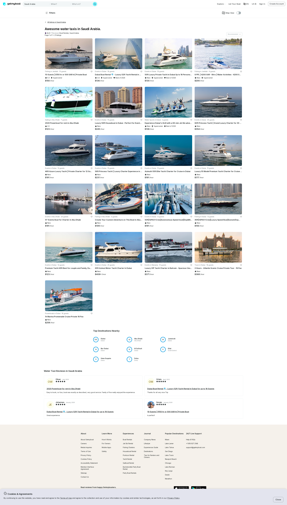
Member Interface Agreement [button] (87, 468)
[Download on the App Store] (181, 488)
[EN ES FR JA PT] (246, 4)
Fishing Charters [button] (129, 447)
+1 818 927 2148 (192, 443)
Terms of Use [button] (66, 498)
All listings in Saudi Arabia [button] (56, 22)
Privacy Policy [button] (173, 498)
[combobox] (36, 4)
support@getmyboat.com (195, 447)
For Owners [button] (106, 443)
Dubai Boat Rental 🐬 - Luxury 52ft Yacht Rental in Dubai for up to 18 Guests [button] (180, 389)
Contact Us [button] (85, 477)
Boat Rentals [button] (127, 440)
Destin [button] (167, 475)
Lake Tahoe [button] (169, 447)
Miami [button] (167, 440)
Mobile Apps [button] (106, 447)
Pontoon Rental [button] (128, 455)
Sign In (262, 4)
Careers (84, 443)
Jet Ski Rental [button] (128, 443)
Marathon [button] (168, 479)
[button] (234, 4)
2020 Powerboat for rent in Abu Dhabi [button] (63, 389)
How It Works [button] (107, 440)
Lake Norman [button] (170, 467)
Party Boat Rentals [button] (129, 473)
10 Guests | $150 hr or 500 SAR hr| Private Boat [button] (168, 412)
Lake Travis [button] (169, 455)
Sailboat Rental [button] (128, 463)
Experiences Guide (151, 447)
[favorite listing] (91, 71)
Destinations (148, 451)
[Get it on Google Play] (198, 488)
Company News (150, 440)
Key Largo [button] (169, 471)
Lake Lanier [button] (169, 443)
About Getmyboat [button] (87, 440)
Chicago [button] (168, 463)
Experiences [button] (128, 433)
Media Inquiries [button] (86, 447)
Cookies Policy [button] (86, 459)
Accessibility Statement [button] (89, 463)
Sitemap (84, 473)
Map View (230, 13)
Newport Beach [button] (171, 459)
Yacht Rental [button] (127, 459)
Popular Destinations (174, 433)
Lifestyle (147, 443)
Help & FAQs (190, 440)
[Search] (95, 4)
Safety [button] (104, 451)
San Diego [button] (169, 451)
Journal (147, 433)
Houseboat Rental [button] (129, 451)
